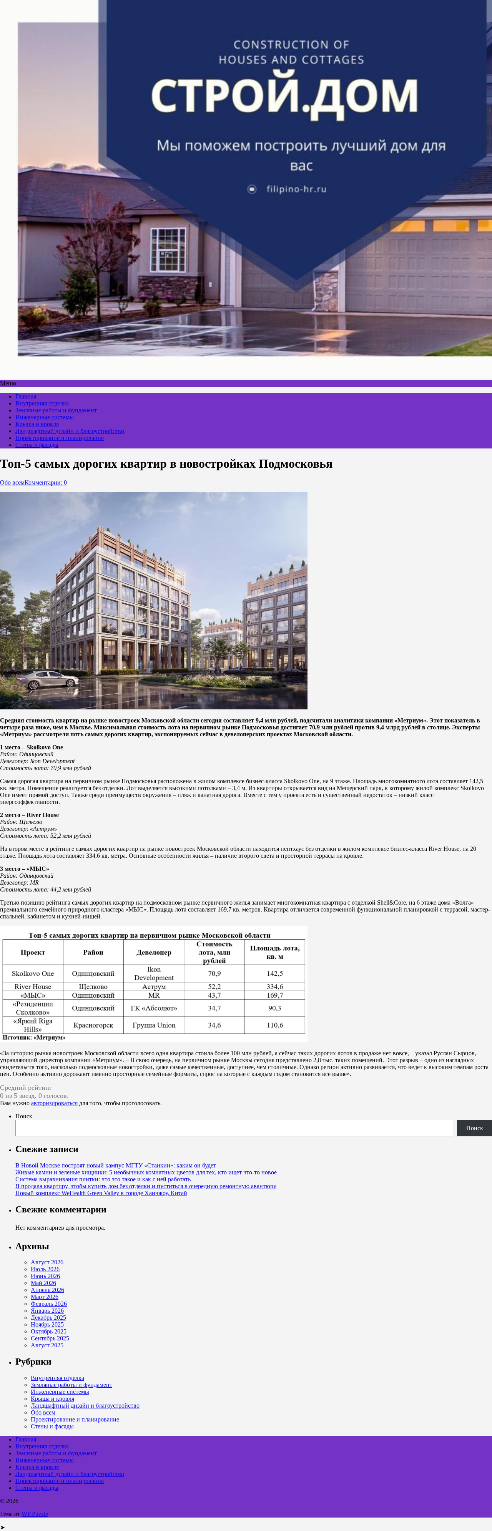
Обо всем (12, 482)
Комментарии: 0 (46, 482)
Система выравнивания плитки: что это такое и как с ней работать (103, 1179)
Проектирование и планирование (59, 438)
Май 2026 (43, 1283)
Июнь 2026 (45, 1276)
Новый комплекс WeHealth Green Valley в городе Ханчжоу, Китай (101, 1193)
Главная (25, 396)
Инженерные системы (44, 417)
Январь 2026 (47, 1310)
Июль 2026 (45, 1269)
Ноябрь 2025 (47, 1324)
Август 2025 (47, 1345)
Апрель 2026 (47, 1290)
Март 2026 (44, 1297)
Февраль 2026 (49, 1303)
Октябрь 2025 (48, 1331)
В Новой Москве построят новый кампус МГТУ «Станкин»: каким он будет (115, 1165)
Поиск (23, 1116)
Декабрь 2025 (48, 1317)
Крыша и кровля (37, 424)
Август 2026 (47, 1262)
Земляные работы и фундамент (56, 410)
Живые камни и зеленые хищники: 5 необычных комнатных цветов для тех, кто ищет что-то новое (146, 1172)
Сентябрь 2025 (50, 1338)
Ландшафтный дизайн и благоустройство (69, 431)
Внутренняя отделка (42, 403)
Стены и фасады (36, 445)
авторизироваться (54, 1103)
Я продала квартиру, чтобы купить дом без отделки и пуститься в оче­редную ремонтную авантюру (145, 1186)
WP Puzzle (35, 1514)
